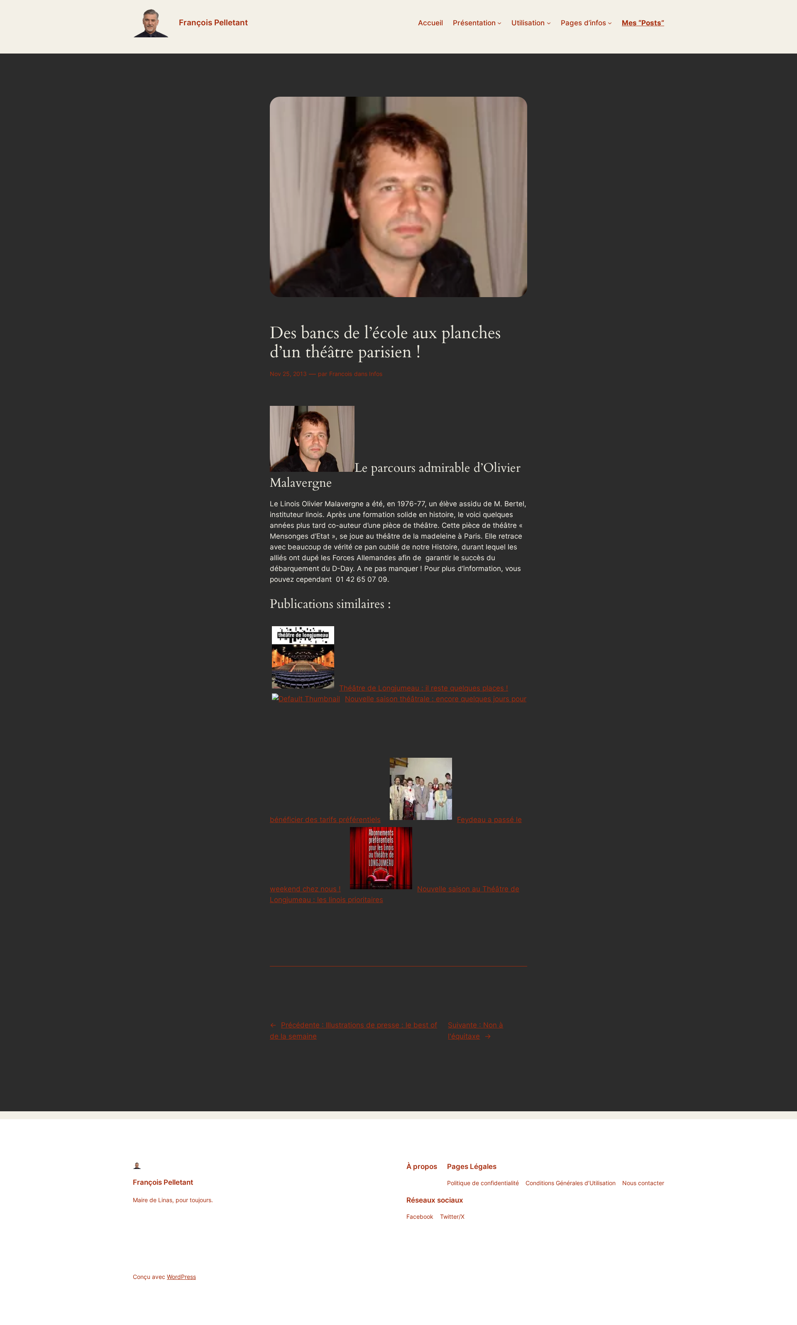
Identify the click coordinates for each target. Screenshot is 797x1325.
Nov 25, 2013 (288, 373)
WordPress (181, 1276)
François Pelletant (213, 22)
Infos (375, 373)
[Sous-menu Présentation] (499, 23)
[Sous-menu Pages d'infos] (610, 23)
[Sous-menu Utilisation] (549, 23)
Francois (340, 373)
